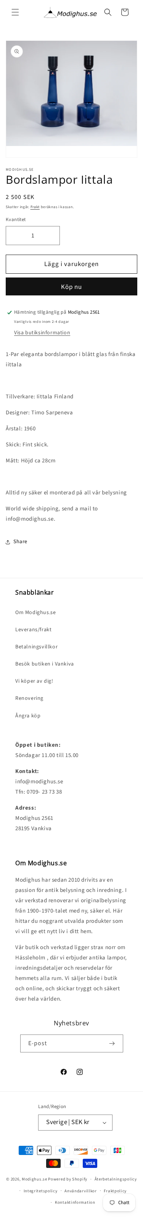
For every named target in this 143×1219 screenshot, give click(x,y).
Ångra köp (27, 716)
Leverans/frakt (33, 630)
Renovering (29, 698)
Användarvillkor (80, 1191)
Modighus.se (34, 1179)
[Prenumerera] (112, 1043)
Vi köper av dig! (34, 681)
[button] (15, 12)
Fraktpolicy (115, 1191)
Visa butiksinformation (42, 333)
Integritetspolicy (41, 1191)
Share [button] (20, 541)
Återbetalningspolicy (116, 1179)
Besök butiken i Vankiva (44, 664)
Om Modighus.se (35, 612)
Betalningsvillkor (36, 647)
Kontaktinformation (75, 1202)
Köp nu (71, 287)
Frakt (35, 207)
